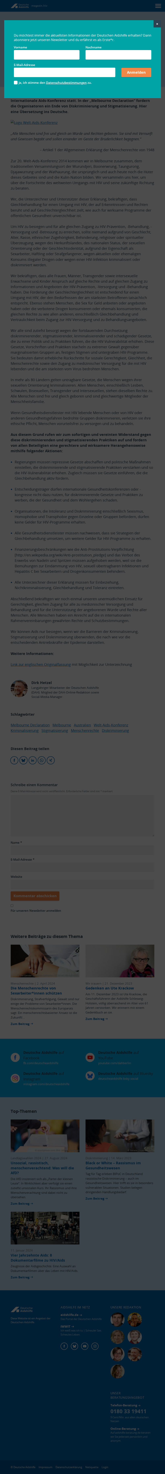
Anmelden (136, 72)
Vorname (20, 47)
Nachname (94, 47)
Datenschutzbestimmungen (66, 83)
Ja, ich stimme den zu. (55, 83)
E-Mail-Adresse (24, 65)
